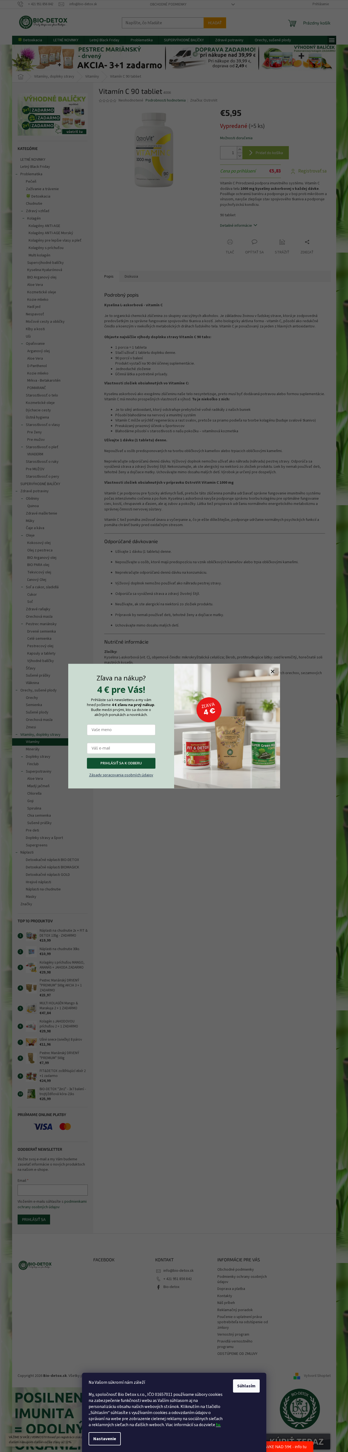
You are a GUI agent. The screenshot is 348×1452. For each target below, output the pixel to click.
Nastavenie (104, 1439)
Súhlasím (246, 1386)
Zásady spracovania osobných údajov (121, 774)
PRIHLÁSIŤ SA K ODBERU (121, 763)
